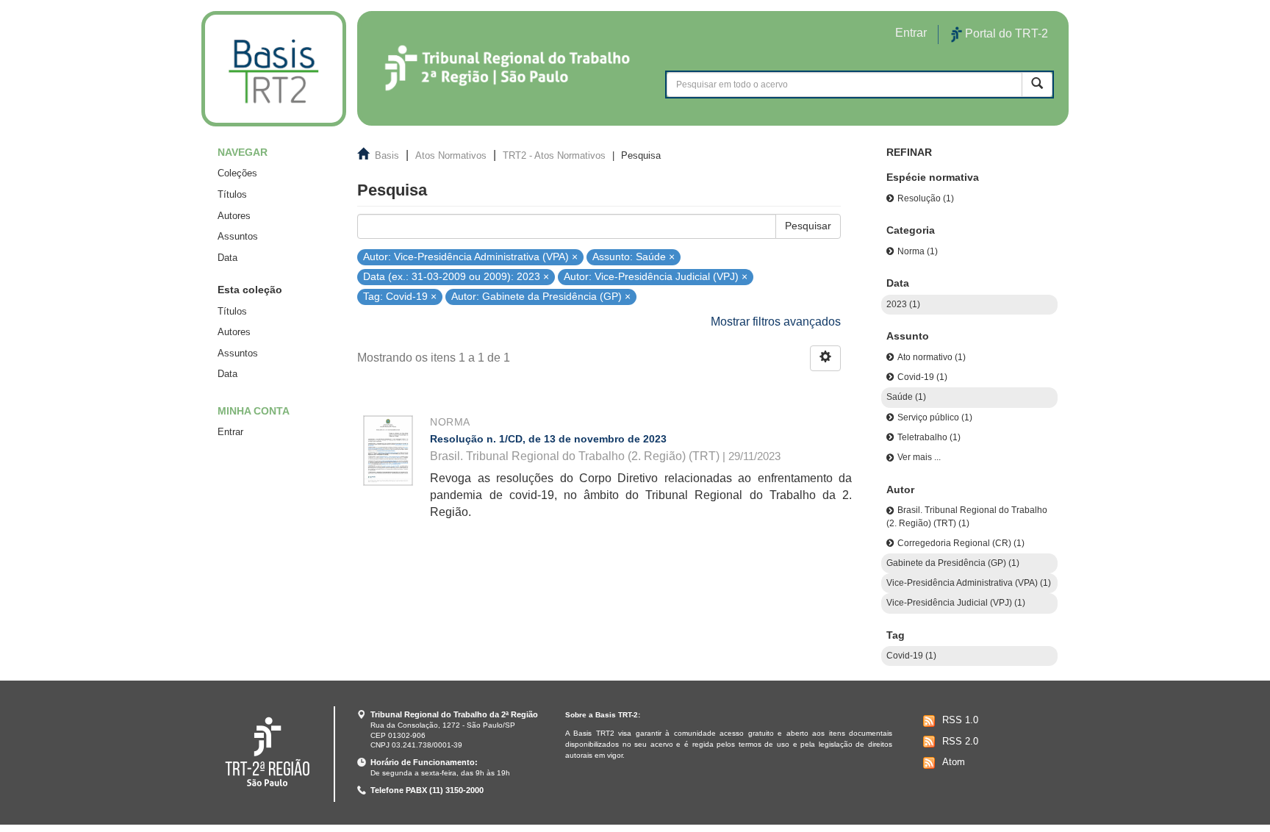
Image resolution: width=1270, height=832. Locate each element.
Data (227, 257)
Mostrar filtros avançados (776, 321)
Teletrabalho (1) (929, 437)
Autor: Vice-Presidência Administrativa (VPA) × (470, 256)
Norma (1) (917, 251)
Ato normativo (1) (931, 357)
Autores (234, 215)
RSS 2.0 (960, 741)
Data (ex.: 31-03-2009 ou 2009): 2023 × (456, 276)
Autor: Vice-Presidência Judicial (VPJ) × (655, 276)
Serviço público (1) (934, 417)
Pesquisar (808, 226)
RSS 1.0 (960, 719)
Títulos (232, 194)
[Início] (273, 69)
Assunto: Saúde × (633, 256)
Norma (450, 422)
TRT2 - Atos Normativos (554, 155)
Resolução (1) (925, 198)
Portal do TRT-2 (1005, 33)
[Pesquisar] (1037, 84)
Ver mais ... (919, 457)
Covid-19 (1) (922, 377)
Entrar (230, 431)
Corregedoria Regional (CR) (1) (961, 543)
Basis (387, 155)
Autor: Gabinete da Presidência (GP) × (541, 296)
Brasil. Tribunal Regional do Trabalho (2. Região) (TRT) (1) (966, 516)
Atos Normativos (451, 155)
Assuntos (238, 236)
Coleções (237, 173)
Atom (953, 761)
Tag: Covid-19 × (400, 296)
